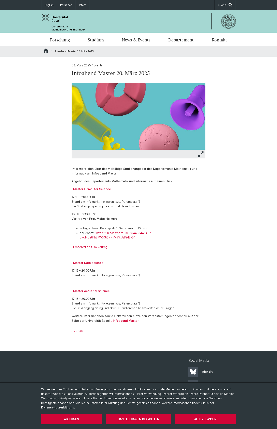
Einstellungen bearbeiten (138, 419)
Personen (66, 4)
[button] (201, 154)
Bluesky (207, 372)
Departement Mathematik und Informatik (68, 28)
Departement (181, 40)
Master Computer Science (92, 189)
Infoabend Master (125, 320)
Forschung (60, 40)
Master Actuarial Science (91, 291)
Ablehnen (71, 419)
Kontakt (219, 40)
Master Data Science (88, 262)
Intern (82, 4)
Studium (96, 40)
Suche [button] (222, 4)
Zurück (78, 331)
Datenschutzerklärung (57, 407)
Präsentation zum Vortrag (90, 247)
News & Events (136, 40)
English (49, 4)
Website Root (46, 50)
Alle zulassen (205, 419)
